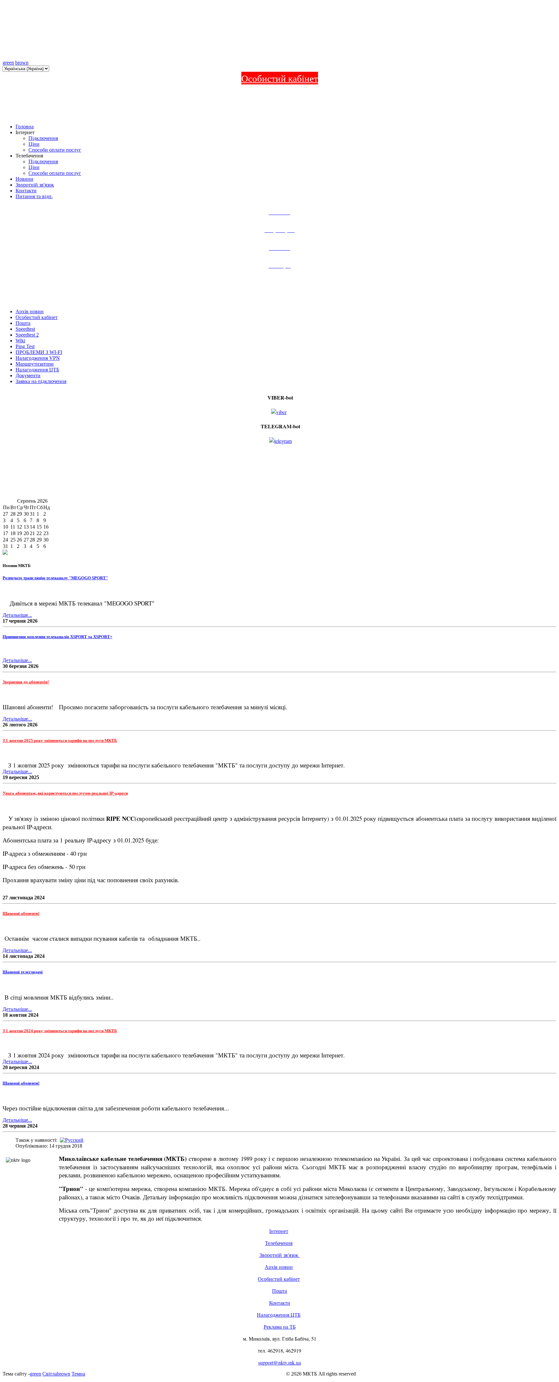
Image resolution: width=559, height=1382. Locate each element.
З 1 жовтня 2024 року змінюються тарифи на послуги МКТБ (60, 1030)
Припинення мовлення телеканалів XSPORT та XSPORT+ (57, 636)
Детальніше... (17, 615)
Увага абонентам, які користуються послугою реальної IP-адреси (65, 793)
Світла (49, 1374)
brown (21, 62)
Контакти (279, 1302)
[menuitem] (30, 311)
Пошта (279, 1290)
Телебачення (278, 1242)
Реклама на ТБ (280, 1326)
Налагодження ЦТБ (279, 1314)
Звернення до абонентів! (26, 682)
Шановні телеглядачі (23, 972)
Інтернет (278, 1230)
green (8, 62)
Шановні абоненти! (21, 913)
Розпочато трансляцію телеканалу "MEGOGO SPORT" (55, 577)
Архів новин (279, 1266)
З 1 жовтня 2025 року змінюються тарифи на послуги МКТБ (60, 740)
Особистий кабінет (279, 78)
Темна (78, 1374)
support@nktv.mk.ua (279, 1362)
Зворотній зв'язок (279, 1254)
